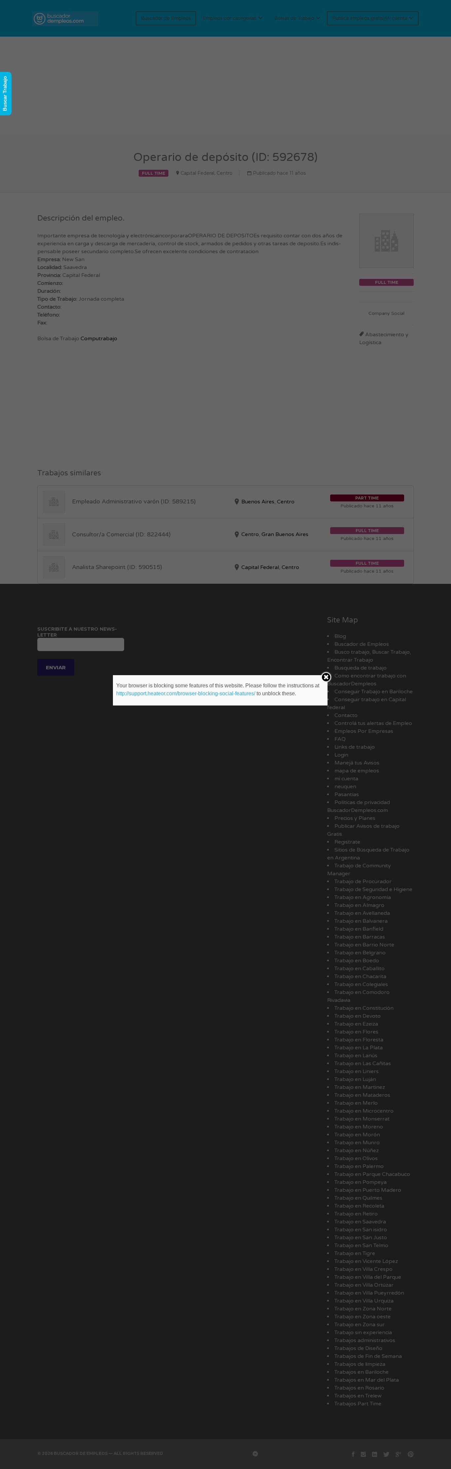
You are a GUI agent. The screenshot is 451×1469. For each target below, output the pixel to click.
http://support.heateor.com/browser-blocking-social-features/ (185, 693)
